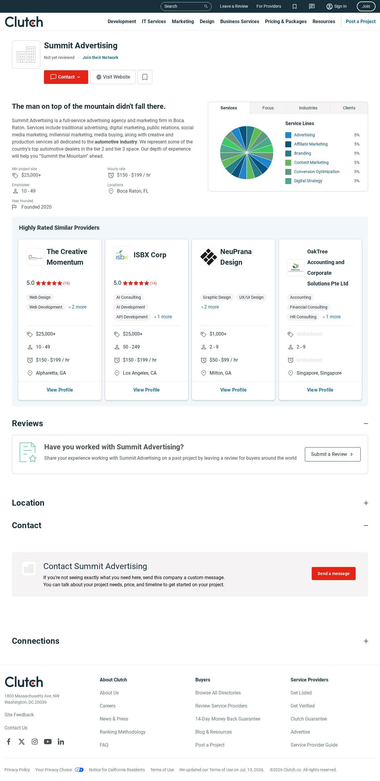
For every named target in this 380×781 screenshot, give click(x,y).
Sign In (340, 6)
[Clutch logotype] (23, 21)
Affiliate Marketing (311, 144)
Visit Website (116, 77)
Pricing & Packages (286, 21)
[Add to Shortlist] (145, 77)
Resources (324, 21)
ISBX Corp (150, 255)
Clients (349, 108)
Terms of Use (162, 769)
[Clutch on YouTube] (48, 741)
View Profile (60, 390)
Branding (302, 153)
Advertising (304, 134)
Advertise (300, 732)
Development (122, 21)
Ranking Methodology (123, 732)
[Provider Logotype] (26, 54)
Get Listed (301, 693)
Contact (66, 77)
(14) (153, 283)
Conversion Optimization (317, 171)
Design (207, 21)
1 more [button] (164, 317)
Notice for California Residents (117, 769)
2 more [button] (79, 307)
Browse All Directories (218, 693)
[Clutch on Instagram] (35, 741)
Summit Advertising (81, 45)
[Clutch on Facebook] (8, 741)
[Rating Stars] (48, 283)
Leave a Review (234, 6)
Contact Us (15, 728)
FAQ (104, 745)
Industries (308, 108)
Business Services (239, 21)
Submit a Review (329, 454)
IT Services (154, 21)
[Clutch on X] (22, 741)
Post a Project (361, 21)
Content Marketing (311, 162)
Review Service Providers (221, 706)
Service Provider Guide (314, 745)
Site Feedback (19, 715)
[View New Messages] (312, 6)
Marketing (183, 21)
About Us (109, 693)
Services (229, 108)
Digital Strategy (308, 180)
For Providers (268, 6)
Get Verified (303, 706)
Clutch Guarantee (309, 719)
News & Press (114, 719)
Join (366, 6)
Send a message (334, 573)
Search (170, 6)
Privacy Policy (17, 769)
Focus (268, 108)
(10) (66, 283)
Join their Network (100, 57)
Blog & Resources (213, 732)
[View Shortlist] (295, 6)
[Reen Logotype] (35, 257)
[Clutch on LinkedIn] (61, 741)
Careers (107, 706)
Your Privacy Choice (53, 769)
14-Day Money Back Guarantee (227, 719)
